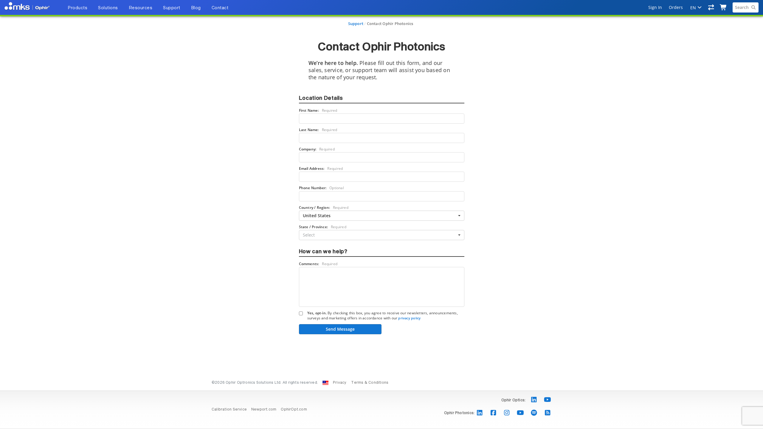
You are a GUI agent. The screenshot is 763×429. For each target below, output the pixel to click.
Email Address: (321, 168)
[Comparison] (711, 7)
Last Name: (318, 129)
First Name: (318, 110)
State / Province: (322, 226)
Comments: (318, 263)
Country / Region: (323, 207)
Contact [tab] (220, 8)
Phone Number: (321, 187)
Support (355, 23)
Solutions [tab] (108, 8)
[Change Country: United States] (325, 383)
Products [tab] (77, 8)
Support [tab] (171, 8)
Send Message (340, 329)
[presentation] (381, 214)
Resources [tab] (141, 8)
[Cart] (723, 7)
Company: (317, 149)
